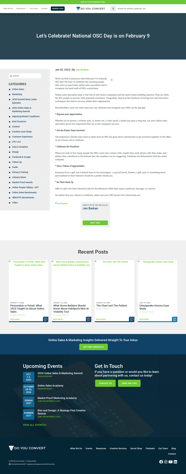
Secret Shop (136, 448)
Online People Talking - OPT (25, 187)
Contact (44, 8)
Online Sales (18, 89)
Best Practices (19, 121)
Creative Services (118, 448)
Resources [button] (20, 8)
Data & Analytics (20, 147)
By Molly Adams (17, 315)
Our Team (34, 8)
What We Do (8, 8)
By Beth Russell (103, 309)
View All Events (34, 424)
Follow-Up (17, 162)
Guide (15, 167)
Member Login (57, 8)
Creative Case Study (22, 131)
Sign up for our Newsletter (93, 2)
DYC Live (16, 141)
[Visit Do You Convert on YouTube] (171, 462)
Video (15, 202)
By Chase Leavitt (61, 315)
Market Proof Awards (22, 182)
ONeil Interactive (49, 464)
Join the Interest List (49, 401)
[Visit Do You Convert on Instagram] (166, 462)
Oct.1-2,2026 (28, 377)
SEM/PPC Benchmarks (23, 197)
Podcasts (150, 448)
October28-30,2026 (29, 389)
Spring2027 (29, 402)
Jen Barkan (82, 69)
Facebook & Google (21, 157)
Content (16, 126)
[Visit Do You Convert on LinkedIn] (175, 462)
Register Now (45, 376)
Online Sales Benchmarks (24, 192)
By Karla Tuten (146, 312)
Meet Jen (95, 223)
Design (15, 152)
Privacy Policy (31, 461)
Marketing (17, 94)
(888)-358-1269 (129, 383)
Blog (173, 448)
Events (89, 448)
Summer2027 (28, 414)
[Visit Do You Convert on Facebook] (161, 462)
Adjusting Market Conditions (25, 116)
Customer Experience (22, 136)
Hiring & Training (20, 172)
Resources (101, 448)
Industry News (19, 177)
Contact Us (105, 383)
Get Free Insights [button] (93, 347)
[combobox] (150, 8)
